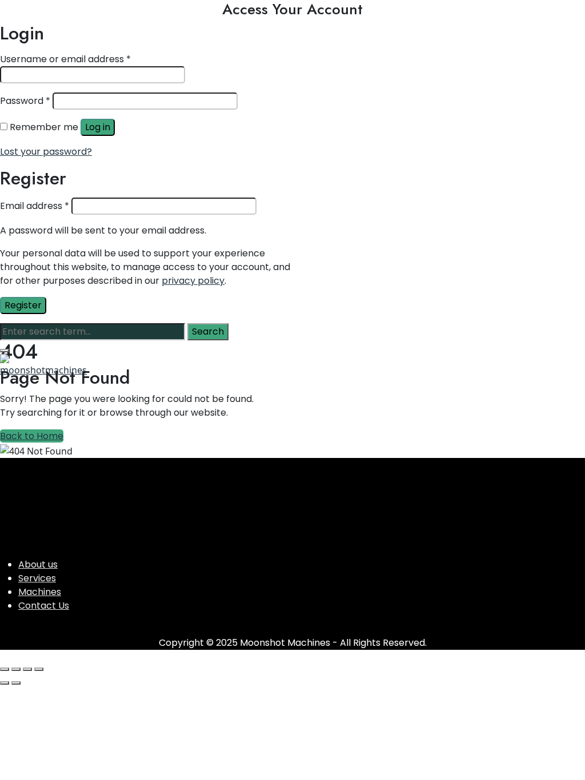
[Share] (27, 669)
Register (23, 305)
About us (38, 564)
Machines (39, 591)
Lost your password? (46, 151)
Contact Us (43, 605)
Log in (97, 127)
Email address (34, 205)
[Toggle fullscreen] (16, 669)
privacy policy (193, 280)
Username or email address (65, 59)
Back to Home (31, 436)
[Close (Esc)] (38, 669)
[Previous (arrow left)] (4, 683)
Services (37, 578)
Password (25, 100)
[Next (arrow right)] (16, 683)
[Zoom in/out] (4, 669)
